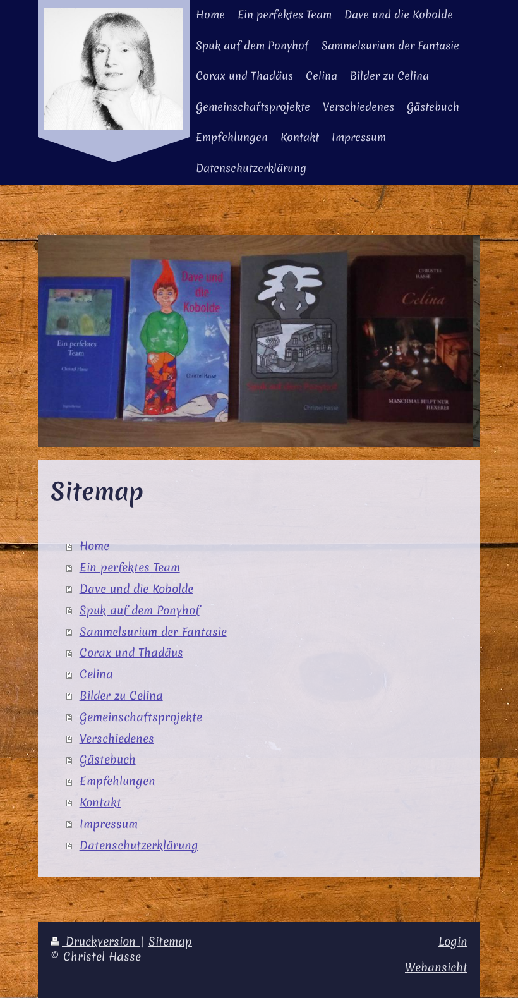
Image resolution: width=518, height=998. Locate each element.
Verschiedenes (117, 738)
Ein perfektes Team (130, 567)
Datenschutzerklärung (139, 845)
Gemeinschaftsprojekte (141, 717)
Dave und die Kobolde (136, 589)
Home (94, 546)
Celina (96, 674)
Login (452, 941)
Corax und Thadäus (131, 652)
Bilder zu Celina (121, 695)
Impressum (109, 824)
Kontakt (100, 802)
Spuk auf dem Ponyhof (140, 610)
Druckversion (101, 941)
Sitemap (170, 941)
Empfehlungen (117, 781)
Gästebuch (108, 759)
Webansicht (436, 967)
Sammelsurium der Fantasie (153, 632)
